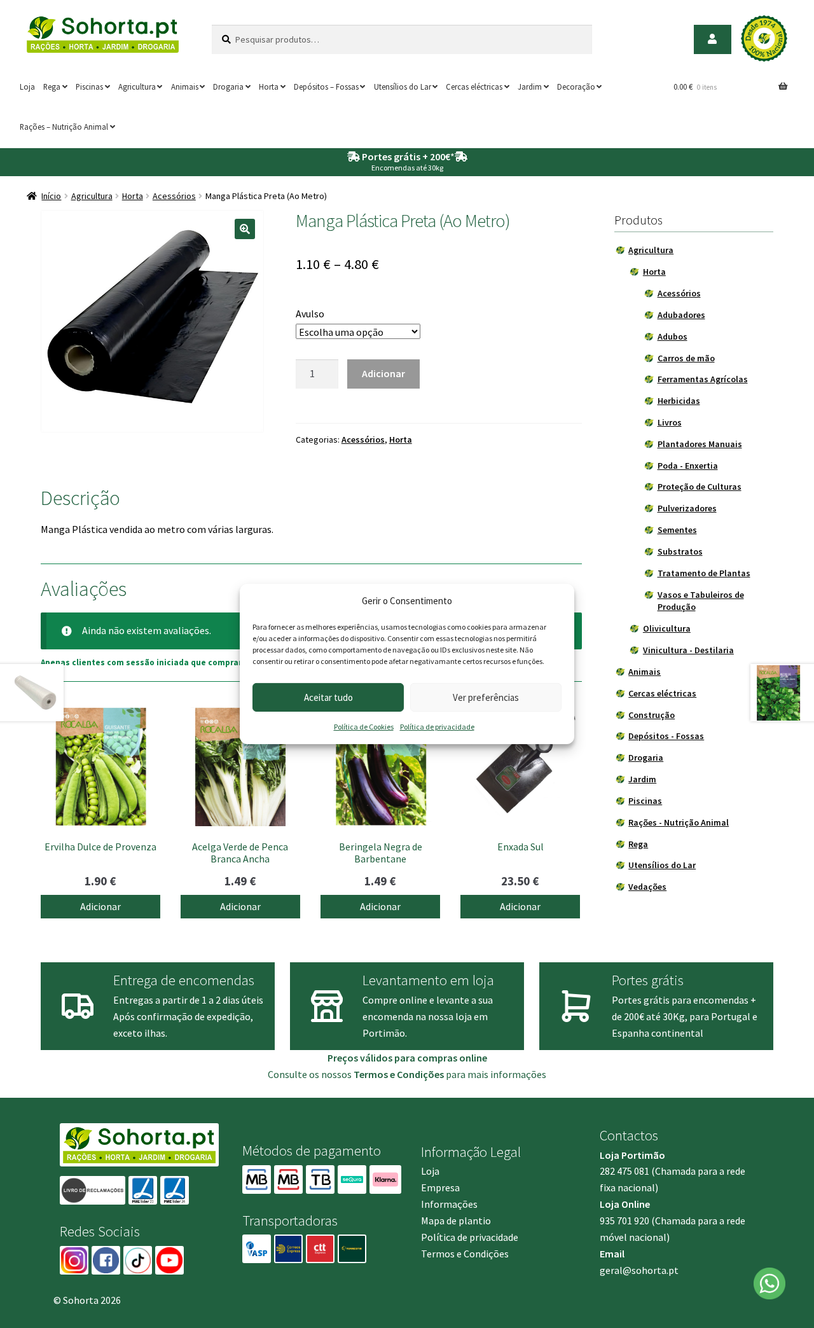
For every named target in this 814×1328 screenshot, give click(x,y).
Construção (651, 715)
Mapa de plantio (456, 1220)
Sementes (677, 530)
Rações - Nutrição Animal (678, 822)
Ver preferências (486, 697)
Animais (184, 86)
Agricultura (137, 86)
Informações (449, 1204)
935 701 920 (624, 1220)
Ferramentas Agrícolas (703, 379)
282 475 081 (624, 1171)
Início (51, 196)
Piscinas (89, 86)
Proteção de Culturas (700, 486)
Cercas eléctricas (474, 86)
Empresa (440, 1187)
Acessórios (174, 196)
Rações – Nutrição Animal (64, 126)
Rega (51, 86)
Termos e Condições (465, 1253)
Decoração (576, 86)
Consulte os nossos (356, 1074)
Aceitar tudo (328, 697)
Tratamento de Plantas (704, 573)
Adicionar (383, 373)
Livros (670, 422)
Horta (269, 86)
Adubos (672, 336)
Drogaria (228, 86)
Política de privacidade (437, 726)
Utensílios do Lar (402, 86)
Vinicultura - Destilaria (688, 650)
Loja (27, 86)
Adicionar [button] (100, 906)
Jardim (530, 86)
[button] (245, 229)
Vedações (647, 886)
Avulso (310, 313)
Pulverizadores (687, 508)
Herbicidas (679, 400)
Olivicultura (667, 628)
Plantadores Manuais (700, 444)
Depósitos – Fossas (326, 86)
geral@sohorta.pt (639, 1270)
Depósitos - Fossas (666, 736)
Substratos (680, 551)
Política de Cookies (364, 726)
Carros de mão (686, 358)
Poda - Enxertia (688, 465)
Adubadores (681, 315)
